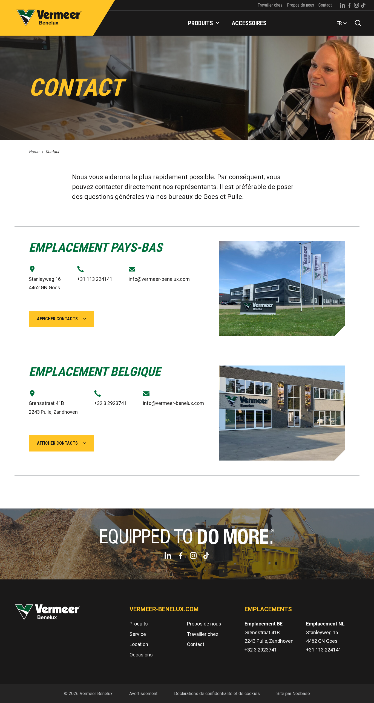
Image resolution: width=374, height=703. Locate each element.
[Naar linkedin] (342, 5)
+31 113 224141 (94, 279)
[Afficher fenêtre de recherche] (356, 23)
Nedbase (301, 693)
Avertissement (143, 693)
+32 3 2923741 (110, 403)
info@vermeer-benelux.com (159, 279)
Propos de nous (300, 5)
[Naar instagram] (356, 5)
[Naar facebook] (349, 5)
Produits (200, 23)
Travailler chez (270, 5)
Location (139, 644)
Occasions (141, 655)
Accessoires (249, 23)
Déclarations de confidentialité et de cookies (217, 693)
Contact (325, 5)
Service (138, 634)
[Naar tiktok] (363, 5)
